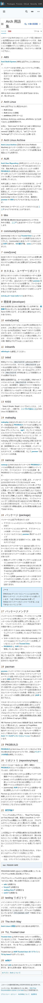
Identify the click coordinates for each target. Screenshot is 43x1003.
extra (29, 244)
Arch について (15, 973)
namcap (4, 465)
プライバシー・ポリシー (9, 994)
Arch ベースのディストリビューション (15, 736)
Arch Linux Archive (9, 145)
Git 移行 (19, 244)
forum (6, 887)
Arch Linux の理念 (8, 926)
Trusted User (26, 236)
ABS (12, 200)
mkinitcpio (5, 351)
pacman (4, 200)
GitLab (26, 4)
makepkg (4, 422)
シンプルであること (28, 409)
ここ (13, 222)
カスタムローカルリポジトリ (12, 296)
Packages (11, 4)
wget (22, 430)
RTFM (8, 810)
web (5, 893)
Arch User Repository (10, 163)
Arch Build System (8, 62)
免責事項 (34, 994)
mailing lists (9, 890)
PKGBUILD (5, 171)
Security (33, 4)
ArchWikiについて (24, 994)
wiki (5, 884)
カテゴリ (5, 973)
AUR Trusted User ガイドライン (25, 952)
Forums (19, 4)
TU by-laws (5, 954)
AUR (40, 4)
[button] (4, 11)
